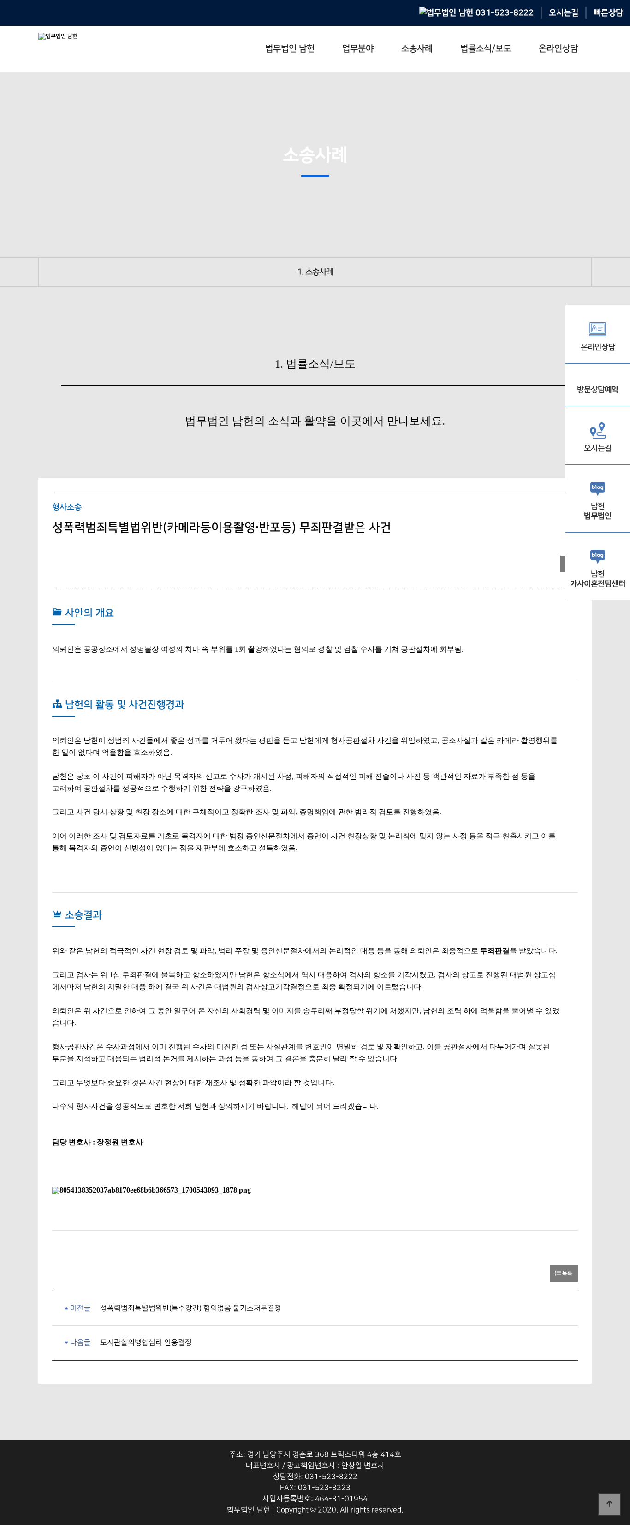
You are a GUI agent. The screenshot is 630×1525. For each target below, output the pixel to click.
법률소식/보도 (485, 48)
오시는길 (563, 13)
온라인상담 (558, 48)
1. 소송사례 (315, 272)
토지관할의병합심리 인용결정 (146, 1343)
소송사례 (417, 48)
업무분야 (358, 48)
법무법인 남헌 (290, 48)
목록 (566, 1273)
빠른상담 (608, 13)
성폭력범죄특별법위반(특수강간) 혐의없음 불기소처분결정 (190, 1308)
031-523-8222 (503, 13)
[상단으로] (609, 1504)
